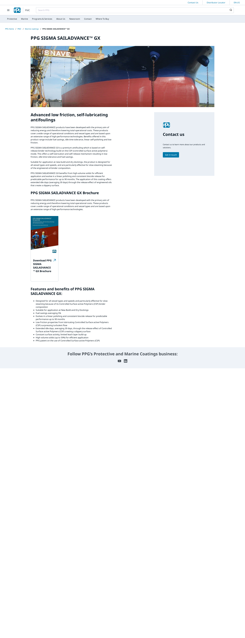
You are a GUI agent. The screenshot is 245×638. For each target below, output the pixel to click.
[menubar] (58, 18)
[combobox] (135, 10)
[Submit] (231, 10)
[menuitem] (12, 18)
